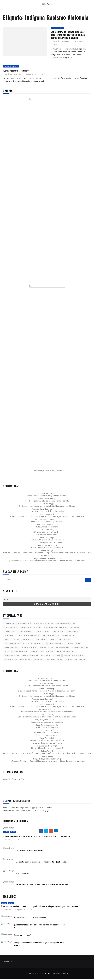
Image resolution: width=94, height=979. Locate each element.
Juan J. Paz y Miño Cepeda (13, 74)
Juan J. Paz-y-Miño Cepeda (60, 639)
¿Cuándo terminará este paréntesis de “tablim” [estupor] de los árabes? (41, 861)
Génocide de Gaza (12, 639)
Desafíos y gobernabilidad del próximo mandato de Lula (47, 501)
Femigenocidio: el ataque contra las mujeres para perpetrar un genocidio (42, 884)
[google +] (29, 42)
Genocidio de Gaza (51, 635)
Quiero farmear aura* (23, 873)
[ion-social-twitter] (12, 790)
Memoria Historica (12, 647)
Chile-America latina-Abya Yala (55, 627)
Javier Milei (28, 639)
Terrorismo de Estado (54, 659)
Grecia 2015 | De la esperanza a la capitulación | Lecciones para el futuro (47, 506)
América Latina (24, 623)
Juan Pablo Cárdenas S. (36, 643)
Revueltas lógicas (12, 655)
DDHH (53, 28)
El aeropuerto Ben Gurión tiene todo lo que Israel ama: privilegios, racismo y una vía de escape (47, 516)
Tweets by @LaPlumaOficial (13, 779)
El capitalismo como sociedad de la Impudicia (47, 511)
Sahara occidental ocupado (74, 655)
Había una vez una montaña (47, 527)
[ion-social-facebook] (6, 790)
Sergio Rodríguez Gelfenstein (31, 659)
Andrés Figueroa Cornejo (61, 41)
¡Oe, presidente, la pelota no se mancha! (47, 548)
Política (13, 831)
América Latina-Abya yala (43, 623)
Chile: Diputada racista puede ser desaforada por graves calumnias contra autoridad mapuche (68, 34)
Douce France (58, 631)
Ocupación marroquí (80, 647)
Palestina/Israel (20, 651)
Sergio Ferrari (11, 659)
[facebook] (18, 42)
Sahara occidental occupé (50, 655)
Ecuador (9, 635)
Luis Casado (74, 643)
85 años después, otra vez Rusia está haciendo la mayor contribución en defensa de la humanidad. (47, 561)
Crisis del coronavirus (26, 631)
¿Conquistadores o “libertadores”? (17, 70)
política (33, 651)
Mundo (6, 831)
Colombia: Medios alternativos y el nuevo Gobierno (47, 496)
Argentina (26, 627)
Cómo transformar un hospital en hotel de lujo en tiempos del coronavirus (47, 717)
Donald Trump (43, 631)
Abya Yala (60, 28)
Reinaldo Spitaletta (65, 651)
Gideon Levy (7, 910)
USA (68, 659)
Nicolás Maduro (62, 647)
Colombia (74, 627)
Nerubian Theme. (46, 973)
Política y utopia (47, 651)
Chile (37, 627)
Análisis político (11, 627)
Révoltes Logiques (30, 655)
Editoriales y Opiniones (11, 66)
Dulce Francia (73, 631)
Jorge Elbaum (41, 639)
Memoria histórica (29, 647)
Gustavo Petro (68, 635)
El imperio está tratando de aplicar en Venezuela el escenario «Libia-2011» (47, 691)
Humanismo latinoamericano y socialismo (47, 522)
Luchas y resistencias (57, 643)
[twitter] (24, 42)
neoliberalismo (46, 647)
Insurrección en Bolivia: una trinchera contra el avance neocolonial (47, 712)
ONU (7, 651)
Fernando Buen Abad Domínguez (28, 635)
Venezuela (80, 659)
